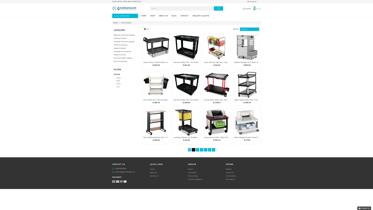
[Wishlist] (156, 46)
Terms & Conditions (195, 179)
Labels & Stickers (120, 48)
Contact (184, 16)
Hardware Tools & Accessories (124, 41)
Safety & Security (120, 55)
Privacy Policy (193, 176)
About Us (163, 16)
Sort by (235, 29)
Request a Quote (201, 16)
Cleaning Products (120, 38)
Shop (152, 16)
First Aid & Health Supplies (123, 58)
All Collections (231, 176)
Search (190, 169)
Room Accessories (120, 61)
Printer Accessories (120, 45)
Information (192, 172)
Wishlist (228, 169)
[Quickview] (161, 46)
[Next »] (213, 149)
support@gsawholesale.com (125, 172)
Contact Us (154, 176)
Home (143, 16)
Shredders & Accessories (122, 51)
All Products (230, 179)
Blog (174, 16)
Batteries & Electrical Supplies (124, 35)
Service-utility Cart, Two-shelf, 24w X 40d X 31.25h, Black (197, 100)
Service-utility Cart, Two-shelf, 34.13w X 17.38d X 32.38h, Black (199, 62)
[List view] (148, 29)
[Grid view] (145, 29)
